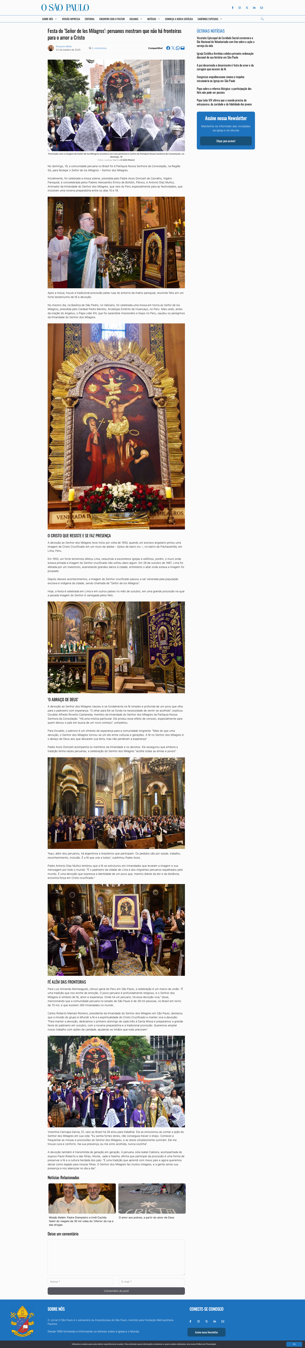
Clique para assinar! (225, 141)
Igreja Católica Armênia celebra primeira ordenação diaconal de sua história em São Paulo (225, 55)
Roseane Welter (64, 46)
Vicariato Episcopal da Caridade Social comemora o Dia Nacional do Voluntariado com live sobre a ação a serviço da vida (225, 42)
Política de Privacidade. (206, 1344)
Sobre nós (56, 1309)
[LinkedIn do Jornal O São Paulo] (254, 7)
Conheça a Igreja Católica (179, 19)
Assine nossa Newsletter (206, 1332)
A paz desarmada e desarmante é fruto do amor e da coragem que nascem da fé (225, 67)
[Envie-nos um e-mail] (261, 7)
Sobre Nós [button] (47, 19)
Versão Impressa (71, 19)
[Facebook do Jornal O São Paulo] (233, 8)
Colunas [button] (133, 19)
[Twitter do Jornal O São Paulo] (247, 7)
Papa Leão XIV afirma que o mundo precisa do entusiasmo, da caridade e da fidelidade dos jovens (224, 102)
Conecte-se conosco (207, 1309)
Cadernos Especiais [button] (208, 19)
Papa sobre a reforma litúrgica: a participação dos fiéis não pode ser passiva (224, 90)
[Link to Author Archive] (51, 48)
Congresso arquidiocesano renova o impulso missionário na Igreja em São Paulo (220, 79)
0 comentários (99, 48)
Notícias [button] (151, 19)
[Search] (262, 19)
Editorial (90, 19)
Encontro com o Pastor (112, 19)
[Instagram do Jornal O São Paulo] (239, 7)
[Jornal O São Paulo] (65, 10)
